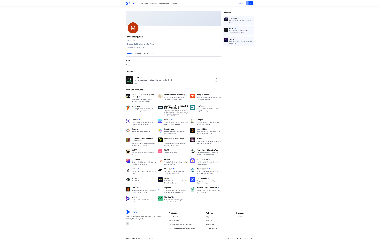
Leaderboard (164, 4)
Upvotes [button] (138, 53)
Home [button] (129, 53)
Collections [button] (148, 53)
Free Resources (174, 217)
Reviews (153, 4)
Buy (252, 13)
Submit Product (211, 229)
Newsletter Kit (174, 221)
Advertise (174, 4)
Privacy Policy (248, 238)
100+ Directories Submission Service (182, 229)
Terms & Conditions (234, 238)
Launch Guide (143, 4)
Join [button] (249, 3)
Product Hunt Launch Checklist (180, 225)
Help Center (210, 225)
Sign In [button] (240, 3)
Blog (207, 217)
